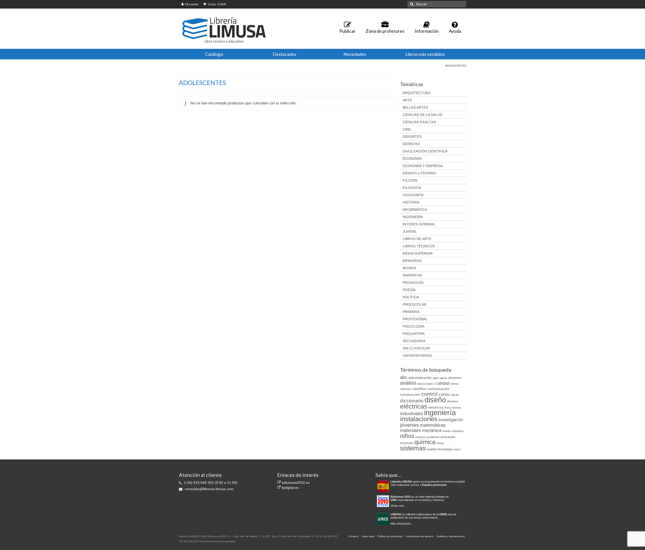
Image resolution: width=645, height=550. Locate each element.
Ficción (410, 180)
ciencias (405, 389)
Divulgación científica (425, 151)
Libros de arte (417, 239)
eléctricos (435, 407)
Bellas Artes (415, 107)
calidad (442, 383)
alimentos (455, 378)
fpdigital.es (290, 488)
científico (419, 389)
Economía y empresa (423, 166)
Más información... (402, 523)
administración (420, 378)
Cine (407, 129)
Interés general (419, 224)
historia (456, 407)
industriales (411, 413)
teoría (457, 449)
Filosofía (412, 188)
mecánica (431, 430)
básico (431, 383)
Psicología (413, 326)
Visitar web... (398, 505)
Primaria (411, 312)
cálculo (454, 394)
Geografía (413, 195)
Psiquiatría (414, 334)
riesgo (440, 443)
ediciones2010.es (295, 483)
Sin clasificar (416, 348)
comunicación (438, 389)
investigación (450, 419)
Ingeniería (413, 217)
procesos (448, 437)
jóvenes (409, 425)
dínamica (452, 401)
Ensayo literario (419, 173)
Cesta (216, 4)
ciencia (454, 383)
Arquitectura (416, 93)
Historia (411, 202)
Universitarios (417, 355)
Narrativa (412, 275)
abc (403, 377)
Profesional (415, 319)
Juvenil (410, 231)
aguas (443, 377)
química (424, 442)
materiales (410, 430)
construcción (410, 394)
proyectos (406, 443)
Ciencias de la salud (422, 115)
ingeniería (440, 412)
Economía (412, 158)
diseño (435, 400)
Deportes (412, 137)
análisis (408, 383)
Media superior (418, 253)
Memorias (412, 261)
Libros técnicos (419, 246)
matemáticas (433, 425)
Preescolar (414, 304)
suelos (432, 449)
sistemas (413, 448)
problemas (433, 437)
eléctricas (413, 406)
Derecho (411, 144)
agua (436, 377)
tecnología (445, 449)
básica (421, 383)
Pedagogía (413, 283)
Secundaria (414, 341)
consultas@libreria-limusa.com (209, 489)
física (447, 407)
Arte (407, 100)
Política (411, 297)
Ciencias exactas (419, 122)
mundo (446, 431)
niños (407, 436)
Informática (415, 210)
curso (444, 394)
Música (409, 268)
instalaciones (418, 418)
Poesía (409, 290)
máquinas (458, 431)
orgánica (420, 437)
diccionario (412, 400)
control (429, 394)
